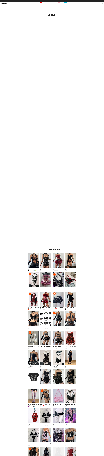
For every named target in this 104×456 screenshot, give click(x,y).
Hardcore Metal (50, 3)
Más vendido (40, 3)
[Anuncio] (52, 0)
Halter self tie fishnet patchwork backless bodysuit (35, 268)
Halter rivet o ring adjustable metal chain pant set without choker (38, 288)
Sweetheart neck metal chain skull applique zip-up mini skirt (49, 365)
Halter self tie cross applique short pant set (34, 443)
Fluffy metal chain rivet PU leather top (46, 307)
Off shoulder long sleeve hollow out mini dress (72, 307)
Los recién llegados (57, 3)
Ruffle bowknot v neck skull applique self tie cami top (48, 443)
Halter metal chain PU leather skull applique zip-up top (61, 443)
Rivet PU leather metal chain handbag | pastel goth (60, 404)
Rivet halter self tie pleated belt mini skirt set (59, 365)
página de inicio (54, 19)
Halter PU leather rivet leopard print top (34, 365)
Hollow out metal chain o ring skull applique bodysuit (73, 423)
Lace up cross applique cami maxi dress (71, 365)
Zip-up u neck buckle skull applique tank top (47, 268)
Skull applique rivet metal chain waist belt (59, 423)
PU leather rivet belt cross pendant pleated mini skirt (60, 307)
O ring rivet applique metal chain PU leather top (72, 404)
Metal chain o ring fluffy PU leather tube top (59, 268)
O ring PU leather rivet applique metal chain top (47, 346)
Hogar (34, 3)
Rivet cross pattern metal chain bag (33, 423)
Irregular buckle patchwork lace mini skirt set (35, 346)
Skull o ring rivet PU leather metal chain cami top (72, 443)
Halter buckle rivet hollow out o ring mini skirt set (60, 346)
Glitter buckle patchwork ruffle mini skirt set (47, 288)
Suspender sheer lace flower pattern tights (34, 404)
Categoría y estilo (64, 3)
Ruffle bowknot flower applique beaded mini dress (72, 346)
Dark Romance (45, 3)
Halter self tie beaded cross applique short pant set (48, 423)
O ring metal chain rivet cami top (45, 404)
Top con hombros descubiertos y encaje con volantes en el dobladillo (75, 268)
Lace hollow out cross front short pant (70, 288)
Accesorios (68, 3)
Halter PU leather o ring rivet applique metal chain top (61, 288)
